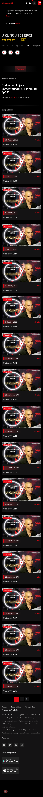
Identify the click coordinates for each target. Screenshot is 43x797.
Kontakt (4, 707)
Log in (17, 24)
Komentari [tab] (20, 69)
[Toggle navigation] (39, 3)
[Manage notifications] (5, 791)
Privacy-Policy (30, 707)
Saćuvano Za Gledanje (10, 710)
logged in (14, 97)
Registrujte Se (10, 16)
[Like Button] (10, 52)
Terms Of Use (16, 707)
